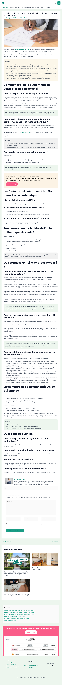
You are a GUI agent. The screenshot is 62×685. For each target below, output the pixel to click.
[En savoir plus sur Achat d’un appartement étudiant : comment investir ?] (45, 559)
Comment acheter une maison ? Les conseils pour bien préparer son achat (16, 573)
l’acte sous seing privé (24, 132)
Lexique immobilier (11, 664)
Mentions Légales (31, 664)
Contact (31, 667)
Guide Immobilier (11, 3)
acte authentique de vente (21, 49)
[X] (52, 665)
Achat (5, 18)
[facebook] (49, 665)
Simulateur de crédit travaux (11, 666)
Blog (11, 662)
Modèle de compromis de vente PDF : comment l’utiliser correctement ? (17, 595)
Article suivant (56, 542)
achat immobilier (25, 134)
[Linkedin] (5, 488)
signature (28, 308)
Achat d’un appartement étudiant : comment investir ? (44, 569)
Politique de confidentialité (31, 665)
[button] (55, 3)
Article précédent (7, 542)
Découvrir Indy (12, 184)
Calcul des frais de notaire (11, 668)
